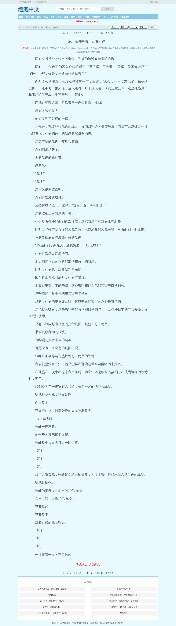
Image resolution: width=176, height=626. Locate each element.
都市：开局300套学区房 (95, 48)
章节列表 (77, 33)
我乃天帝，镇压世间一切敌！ (52, 601)
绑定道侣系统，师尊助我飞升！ (123, 595)
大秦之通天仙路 (37, 48)
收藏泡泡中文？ (42, 2)
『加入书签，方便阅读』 (88, 564)
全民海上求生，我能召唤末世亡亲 (52, 589)
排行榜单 (96, 17)
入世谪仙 (80, 52)
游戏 (73, 17)
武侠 (46, 17)
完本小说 (114, 17)
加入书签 (109, 33)
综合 (87, 17)
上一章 (65, 33)
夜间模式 (151, 27)
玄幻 (39, 17)
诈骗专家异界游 (124, 589)
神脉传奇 (52, 595)
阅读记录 (125, 17)
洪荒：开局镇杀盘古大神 (54, 48)
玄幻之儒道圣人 (33, 27)
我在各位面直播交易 (113, 48)
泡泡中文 (29, 9)
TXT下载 (99, 33)
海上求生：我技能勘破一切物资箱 (123, 601)
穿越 (66, 17)
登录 (152, 2)
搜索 (107, 9)
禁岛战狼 (124, 613)
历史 (59, 17)
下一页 (89, 33)
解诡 (136, 48)
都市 (53, 17)
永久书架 (30, 17)
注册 (156, 2)
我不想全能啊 (128, 48)
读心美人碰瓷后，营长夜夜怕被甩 (52, 613)
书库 (105, 17)
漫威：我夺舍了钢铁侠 (75, 48)
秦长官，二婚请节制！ (52, 607)
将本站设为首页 (25, 2)
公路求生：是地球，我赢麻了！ (123, 607)
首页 (21, 17)
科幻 (80, 17)
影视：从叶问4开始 (92, 52)
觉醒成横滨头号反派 (146, 48)
